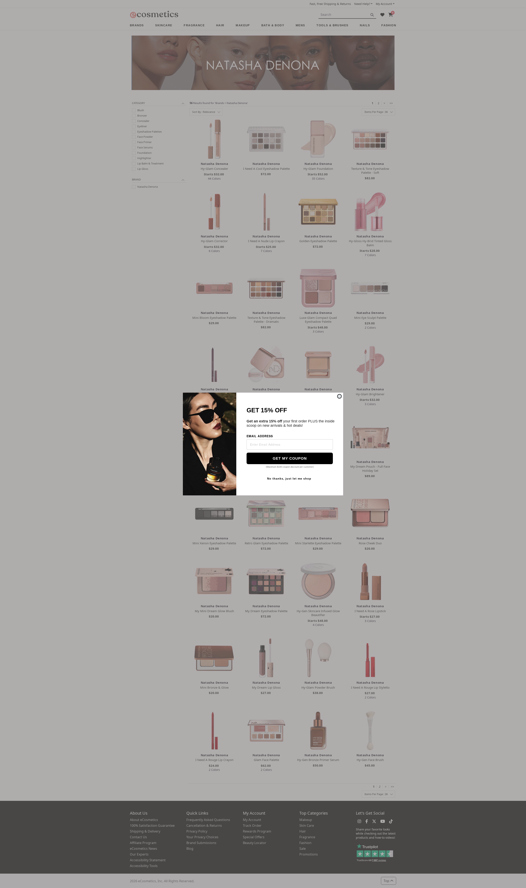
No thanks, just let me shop (289, 478)
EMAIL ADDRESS (260, 436)
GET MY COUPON (290, 458)
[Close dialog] (339, 396)
